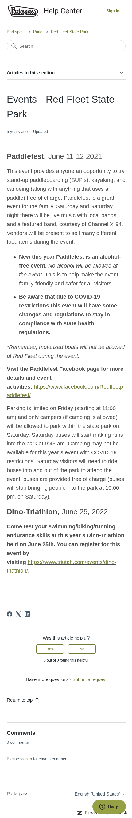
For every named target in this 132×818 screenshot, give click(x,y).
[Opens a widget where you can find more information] (109, 807)
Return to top (20, 700)
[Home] (45, 11)
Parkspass (16, 31)
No (82, 649)
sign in (26, 759)
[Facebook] (9, 614)
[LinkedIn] (27, 614)
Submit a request (89, 679)
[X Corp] (18, 614)
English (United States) (98, 793)
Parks (38, 31)
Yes (50, 649)
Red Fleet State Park (69, 31)
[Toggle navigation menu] (100, 10)
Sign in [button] (112, 10)
